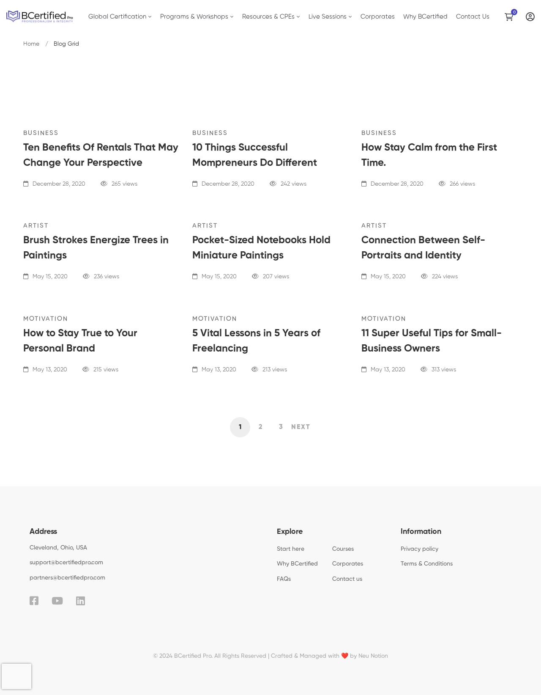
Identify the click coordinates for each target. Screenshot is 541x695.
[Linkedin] (80, 600)
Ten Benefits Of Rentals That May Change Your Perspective (100, 155)
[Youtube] (57, 600)
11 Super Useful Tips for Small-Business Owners (431, 341)
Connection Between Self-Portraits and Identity (423, 248)
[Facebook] (34, 600)
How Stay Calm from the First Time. (429, 155)
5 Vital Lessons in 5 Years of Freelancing (256, 341)
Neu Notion (373, 656)
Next (301, 427)
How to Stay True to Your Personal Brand (80, 341)
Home (31, 44)
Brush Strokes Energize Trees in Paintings (96, 248)
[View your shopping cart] (511, 17)
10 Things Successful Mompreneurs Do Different (254, 155)
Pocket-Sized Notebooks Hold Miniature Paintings (261, 248)
